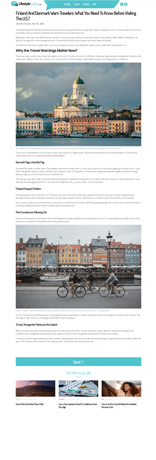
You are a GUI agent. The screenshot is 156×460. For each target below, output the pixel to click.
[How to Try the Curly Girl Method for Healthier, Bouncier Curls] (121, 388)
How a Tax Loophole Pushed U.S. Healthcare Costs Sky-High (78, 406)
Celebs (86, 4)
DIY (94, 4)
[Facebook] (122, 4)
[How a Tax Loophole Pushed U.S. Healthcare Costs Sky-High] (78, 388)
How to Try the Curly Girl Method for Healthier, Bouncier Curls (119, 406)
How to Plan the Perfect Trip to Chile (29, 404)
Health (67, 4)
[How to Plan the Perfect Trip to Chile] (35, 388)
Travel (76, 4)
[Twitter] (125, 4)
